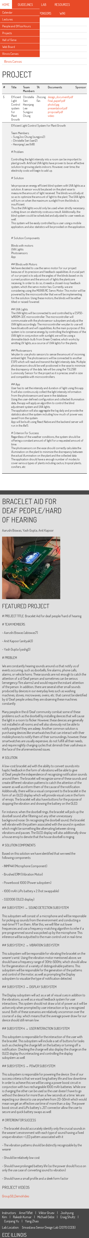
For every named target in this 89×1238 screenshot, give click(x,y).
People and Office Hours (16, 26)
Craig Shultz (67, 1217)
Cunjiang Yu (11, 1221)
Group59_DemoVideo (15, 1196)
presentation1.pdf (57, 108)
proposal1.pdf (55, 112)
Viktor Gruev (46, 1213)
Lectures (7, 19)
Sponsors (44, 13)
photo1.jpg (53, 104)
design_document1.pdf (60, 97)
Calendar (7, 12)
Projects (7, 33)
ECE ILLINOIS (14, 1235)
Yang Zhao (32, 1221)
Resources (62, 4)
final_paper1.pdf (56, 100)
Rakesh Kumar (22, 1217)
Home (6, 4)
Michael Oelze (45, 1217)
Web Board (8, 47)
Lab (43, 4)
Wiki (62, 13)
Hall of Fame (9, 40)
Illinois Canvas (10, 53)
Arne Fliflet (26, 1213)
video (51, 115)
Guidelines (25, 4)
